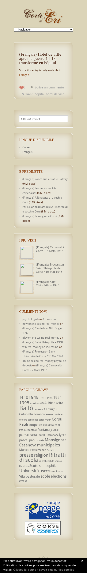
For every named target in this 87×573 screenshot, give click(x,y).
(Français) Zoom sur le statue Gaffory (45, 179)
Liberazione (52, 435)
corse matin (45, 419)
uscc (43, 471)
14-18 (29, 94)
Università (29, 471)
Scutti (33, 465)
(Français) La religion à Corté (39, 216)
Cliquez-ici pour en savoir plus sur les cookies (43, 569)
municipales (48, 445)
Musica (24, 449)
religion (41, 455)
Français (24, 75)
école (45, 476)
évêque (23, 481)
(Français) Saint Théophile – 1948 (47, 283)
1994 (57, 397)
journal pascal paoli (32, 435)
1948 (34, 397)
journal (54, 430)
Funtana (44, 429)
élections (59, 476)
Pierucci (50, 450)
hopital (39, 94)
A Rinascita (49, 319)
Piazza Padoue (38, 450)
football (32, 430)
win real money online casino (40, 347)
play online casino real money (40, 337)
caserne (48, 414)
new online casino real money (40, 324)
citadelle (58, 414)
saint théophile (46, 460)
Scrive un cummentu (49, 87)
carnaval (38, 409)
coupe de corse (40, 424)
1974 (50, 398)
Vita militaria (55, 471)
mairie (40, 440)
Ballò (26, 408)
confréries (33, 419)
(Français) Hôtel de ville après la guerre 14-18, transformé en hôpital (40, 58)
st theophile (48, 465)
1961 (42, 398)
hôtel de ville (55, 94)
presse (26, 455)
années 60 (37, 403)
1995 (24, 403)
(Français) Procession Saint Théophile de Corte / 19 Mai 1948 (50, 268)
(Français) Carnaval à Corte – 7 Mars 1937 (50, 249)
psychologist (30, 319)
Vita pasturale (29, 476)
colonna (23, 419)
